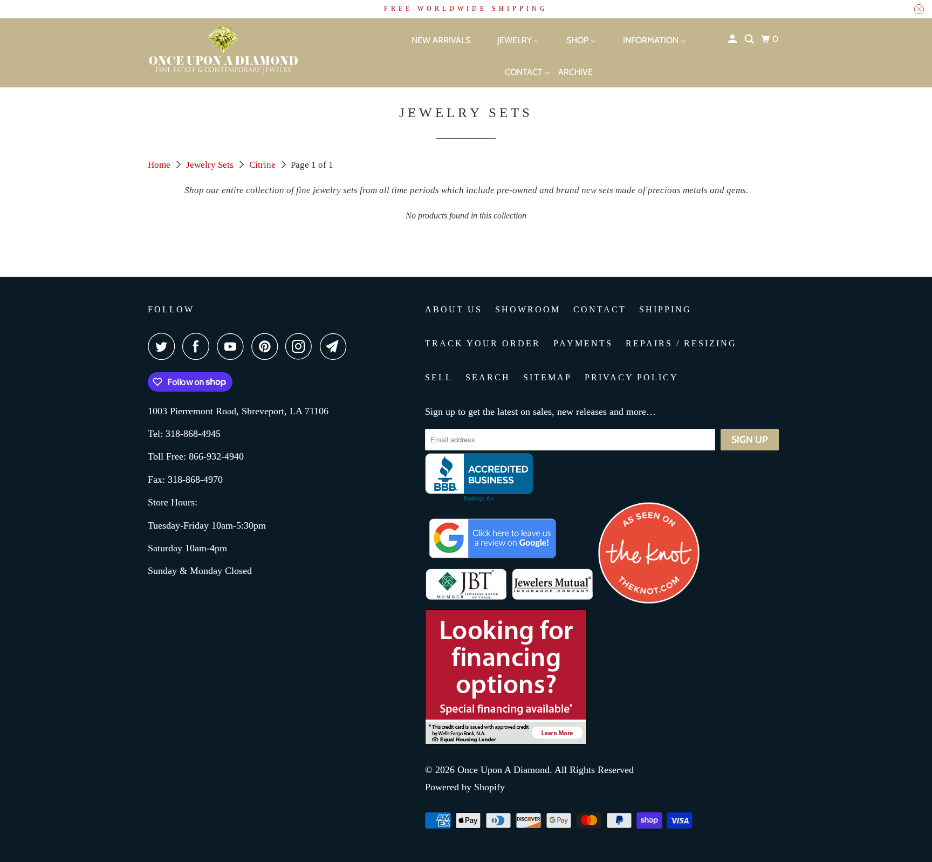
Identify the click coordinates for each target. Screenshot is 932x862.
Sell (439, 377)
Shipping (665, 309)
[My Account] (733, 39)
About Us (453, 309)
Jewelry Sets (211, 165)
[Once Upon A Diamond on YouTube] (233, 346)
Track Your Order (482, 343)
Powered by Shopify (465, 787)
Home (160, 165)
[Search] (750, 39)
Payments (583, 343)
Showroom (527, 309)
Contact (599, 309)
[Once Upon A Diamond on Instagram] (301, 346)
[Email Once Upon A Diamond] (336, 346)
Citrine (263, 165)
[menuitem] (431, 39)
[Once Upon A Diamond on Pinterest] (267, 346)
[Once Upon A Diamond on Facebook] (198, 346)
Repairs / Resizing (681, 343)
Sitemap (547, 377)
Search (487, 377)
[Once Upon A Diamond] (250, 53)
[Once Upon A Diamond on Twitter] (164, 346)
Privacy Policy (632, 377)
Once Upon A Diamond (503, 769)
